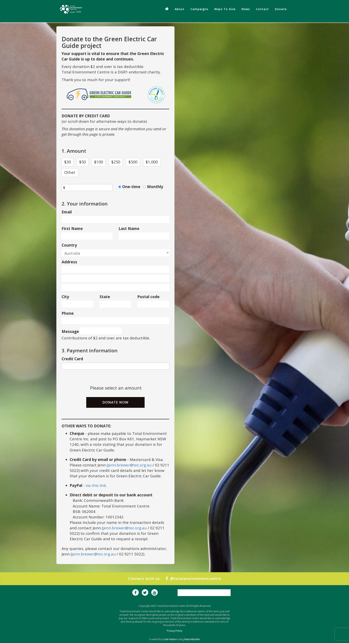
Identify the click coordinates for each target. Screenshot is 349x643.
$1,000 (152, 162)
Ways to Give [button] (224, 9)
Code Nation (169, 639)
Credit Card (72, 358)
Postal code (148, 296)
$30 (67, 162)
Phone (68, 313)
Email (67, 212)
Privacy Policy (174, 630)
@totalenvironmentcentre (194, 578)
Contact (262, 9)
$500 (132, 162)
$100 (98, 162)
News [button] (246, 9)
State (105, 296)
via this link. (96, 485)
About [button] (179, 9)
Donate (281, 9)
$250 (115, 162)
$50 (82, 162)
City (65, 296)
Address (69, 262)
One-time (131, 186)
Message (70, 331)
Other (70, 172)
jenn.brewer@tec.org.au (129, 465)
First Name (72, 228)
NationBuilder (192, 639)
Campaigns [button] (199, 9)
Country (69, 245)
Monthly (155, 186)
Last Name (129, 228)
